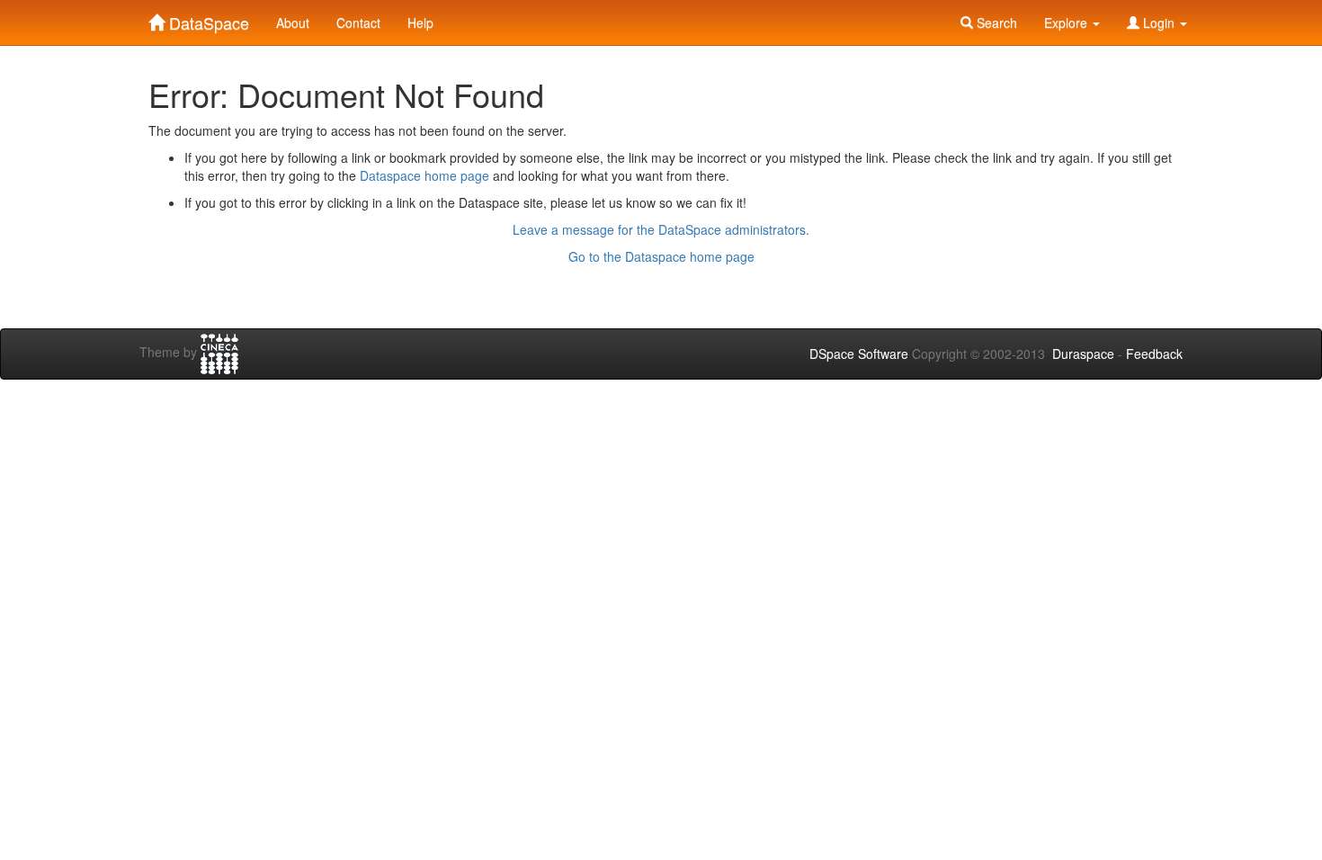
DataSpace (207, 19)
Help (420, 22)
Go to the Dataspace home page (661, 256)
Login (1158, 22)
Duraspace (1083, 354)
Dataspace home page (424, 175)
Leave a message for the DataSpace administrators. (661, 229)
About (292, 22)
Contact (358, 22)
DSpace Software (858, 354)
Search (995, 22)
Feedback (1154, 354)
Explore (1067, 22)
